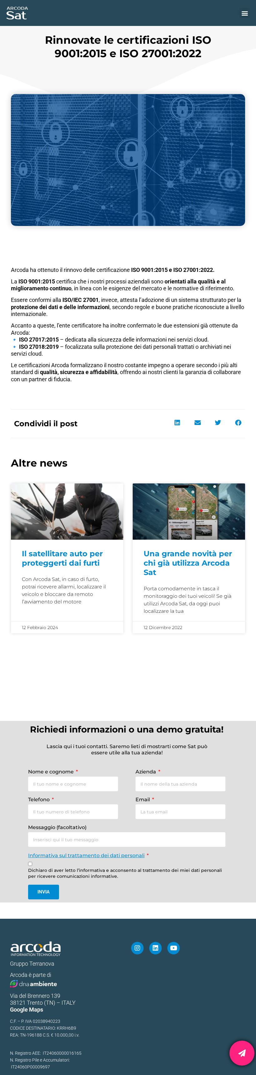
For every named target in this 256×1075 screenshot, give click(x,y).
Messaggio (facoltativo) (57, 827)
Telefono (39, 799)
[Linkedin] (155, 948)
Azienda (146, 772)
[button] (244, 13)
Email (143, 799)
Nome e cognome (51, 772)
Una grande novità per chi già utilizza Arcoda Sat (188, 563)
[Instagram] (137, 948)
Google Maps (26, 1009)
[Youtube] (173, 948)
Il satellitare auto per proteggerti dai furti (62, 558)
